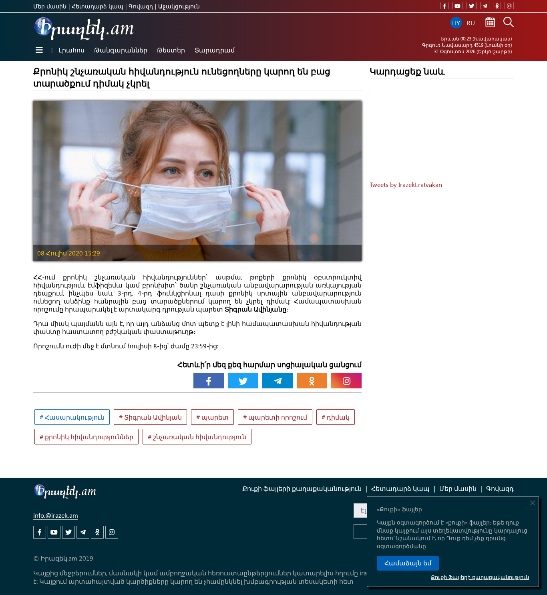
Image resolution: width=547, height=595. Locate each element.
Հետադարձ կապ (97, 6)
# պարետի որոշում (275, 417)
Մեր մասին (49, 6)
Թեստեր (171, 50)
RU (471, 22)
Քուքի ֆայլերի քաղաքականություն (480, 576)
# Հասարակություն (72, 417)
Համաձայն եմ (407, 563)
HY (456, 22)
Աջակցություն (179, 6)
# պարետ (212, 417)
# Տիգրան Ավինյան (150, 417)
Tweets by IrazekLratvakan (406, 184)
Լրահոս (71, 50)
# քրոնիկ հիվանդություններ (86, 436)
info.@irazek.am (55, 515)
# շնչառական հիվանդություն (197, 436)
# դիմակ (336, 417)
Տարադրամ (215, 50)
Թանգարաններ (120, 50)
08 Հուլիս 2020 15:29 (68, 253)
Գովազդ (141, 6)
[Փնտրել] (508, 23)
